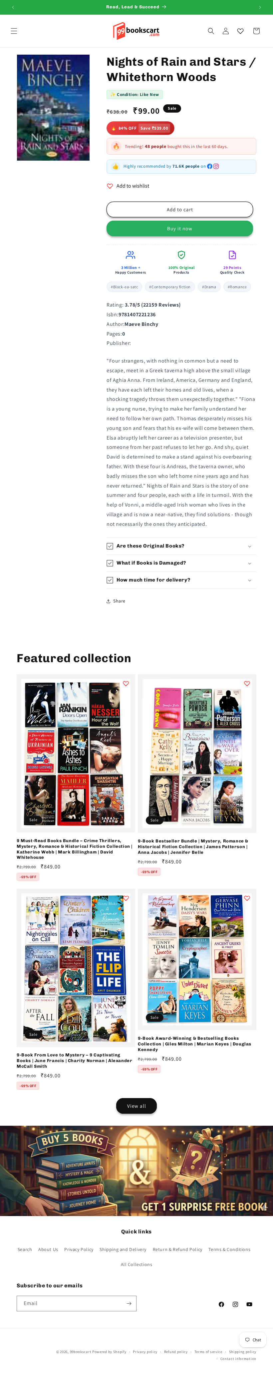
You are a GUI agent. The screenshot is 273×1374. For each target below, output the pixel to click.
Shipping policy (243, 1351)
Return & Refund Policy (177, 1249)
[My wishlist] (240, 31)
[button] (14, 31)
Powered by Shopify (109, 1351)
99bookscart (81, 1351)
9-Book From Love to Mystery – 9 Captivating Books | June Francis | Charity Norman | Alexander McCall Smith (74, 1060)
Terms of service (208, 1351)
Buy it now (179, 228)
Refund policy (176, 1351)
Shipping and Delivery (123, 1249)
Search (25, 1249)
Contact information (238, 1358)
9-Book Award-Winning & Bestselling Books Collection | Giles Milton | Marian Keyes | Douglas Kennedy (194, 1044)
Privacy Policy (78, 1249)
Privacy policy (145, 1351)
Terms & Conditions (229, 1249)
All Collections (136, 1264)
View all (136, 1106)
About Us (48, 1249)
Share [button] (119, 601)
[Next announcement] (260, 7)
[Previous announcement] (13, 7)
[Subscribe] (129, 1303)
